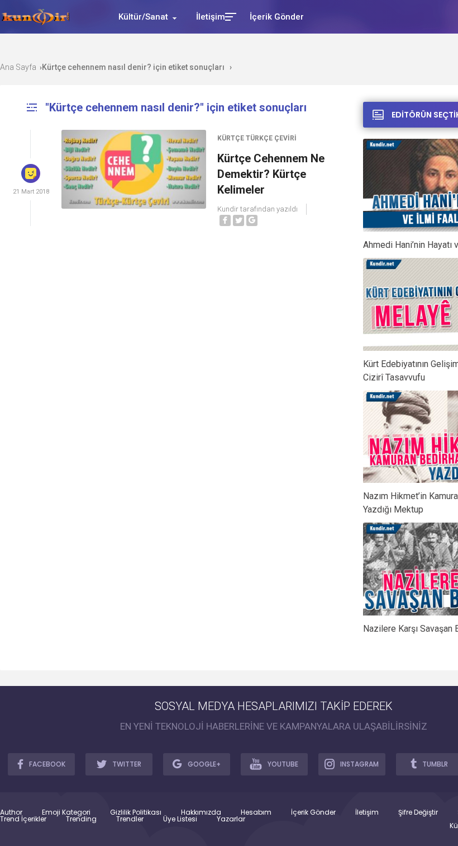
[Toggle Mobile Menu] (229, 16)
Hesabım (256, 812)
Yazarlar (231, 819)
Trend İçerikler (23, 819)
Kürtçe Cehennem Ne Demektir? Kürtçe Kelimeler (271, 174)
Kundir (227, 209)
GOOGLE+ (204, 764)
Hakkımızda (201, 812)
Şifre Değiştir (418, 812)
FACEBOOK (47, 764)
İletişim (367, 812)
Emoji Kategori (66, 812)
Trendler (130, 819)
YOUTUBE (283, 764)
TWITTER (126, 764)
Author (11, 812)
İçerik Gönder (313, 812)
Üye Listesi (180, 819)
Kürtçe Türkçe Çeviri (257, 138)
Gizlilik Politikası (135, 812)
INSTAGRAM (359, 764)
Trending (81, 819)
